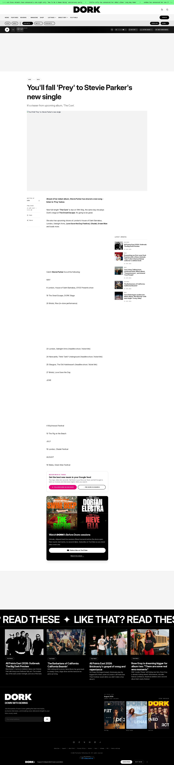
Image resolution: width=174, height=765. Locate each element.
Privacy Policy (81, 748)
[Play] (7, 29)
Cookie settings (115, 748)
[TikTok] (100, 742)
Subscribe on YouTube (78, 550)
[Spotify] (95, 742)
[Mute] (116, 29)
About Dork (72, 748)
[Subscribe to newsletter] (47, 719)
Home (29, 79)
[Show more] (147, 762)
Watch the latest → (77, 556)
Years (95, 748)
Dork (28, 200)
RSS (107, 748)
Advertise (56, 748)
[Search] (167, 9)
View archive (164, 698)
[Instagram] (74, 742)
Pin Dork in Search (92, 487)
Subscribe (126, 762)
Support (64, 748)
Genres (90, 748)
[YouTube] (89, 742)
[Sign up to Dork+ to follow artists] (39, 200)
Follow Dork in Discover (63, 487)
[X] (84, 742)
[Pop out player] (112, 29)
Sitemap (102, 748)
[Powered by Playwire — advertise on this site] (87, 758)
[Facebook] (79, 742)
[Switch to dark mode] (162, 9)
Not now (138, 762)
